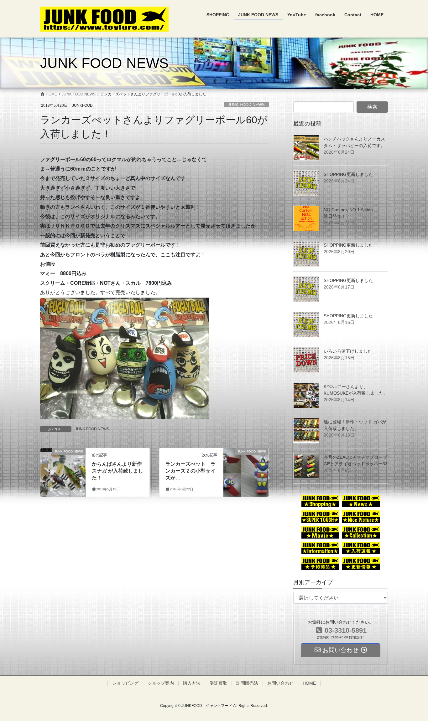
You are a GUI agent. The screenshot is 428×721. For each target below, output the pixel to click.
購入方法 (192, 683)
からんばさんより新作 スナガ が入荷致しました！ (117, 471)
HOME (309, 683)
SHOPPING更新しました (348, 174)
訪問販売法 (247, 683)
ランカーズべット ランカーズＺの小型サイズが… (190, 471)
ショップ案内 (161, 683)
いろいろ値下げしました (348, 351)
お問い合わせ (280, 683)
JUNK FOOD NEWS (246, 104)
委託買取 (218, 683)
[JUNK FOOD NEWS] (63, 461)
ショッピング (125, 683)
